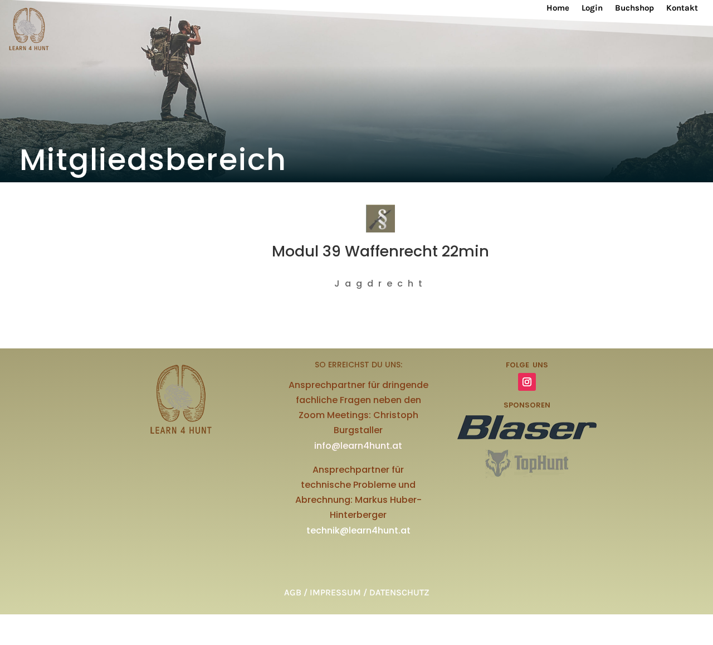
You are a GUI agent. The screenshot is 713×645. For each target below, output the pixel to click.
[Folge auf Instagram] (527, 382)
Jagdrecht (380, 283)
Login (592, 8)
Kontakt (682, 8)
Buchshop (634, 8)
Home (557, 8)
